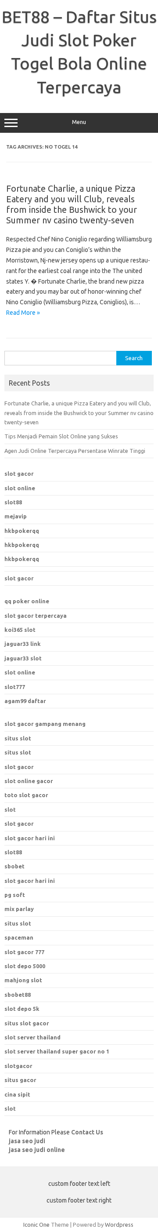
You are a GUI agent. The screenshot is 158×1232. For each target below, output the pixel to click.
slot (10, 809)
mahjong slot (23, 980)
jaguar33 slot (23, 658)
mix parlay (19, 909)
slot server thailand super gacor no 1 (56, 1051)
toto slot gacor (26, 795)
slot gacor (19, 473)
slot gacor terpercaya (35, 615)
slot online (19, 488)
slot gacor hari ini (29, 838)
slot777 (14, 687)
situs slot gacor (26, 1023)
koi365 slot (20, 630)
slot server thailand (32, 1037)
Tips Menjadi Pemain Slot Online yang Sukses (61, 436)
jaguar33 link (22, 644)
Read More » (23, 312)
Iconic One (36, 1224)
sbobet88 (17, 994)
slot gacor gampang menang (45, 724)
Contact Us (87, 1132)
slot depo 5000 (24, 966)
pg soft (14, 895)
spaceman (18, 937)
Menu (79, 122)
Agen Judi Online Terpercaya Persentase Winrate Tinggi (74, 451)
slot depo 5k (22, 1009)
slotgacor (18, 1066)
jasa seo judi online (37, 1149)
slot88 (13, 502)
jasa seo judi (27, 1141)
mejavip (15, 516)
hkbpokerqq (21, 531)
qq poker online (26, 601)
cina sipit (17, 1094)
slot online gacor (28, 781)
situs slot (17, 738)
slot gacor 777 (24, 952)
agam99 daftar (25, 701)
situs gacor (20, 1080)
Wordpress (119, 1224)
